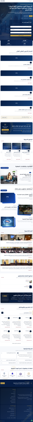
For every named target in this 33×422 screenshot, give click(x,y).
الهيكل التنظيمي (13, 396)
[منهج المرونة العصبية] (7, 221)
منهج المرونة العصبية (27, 219)
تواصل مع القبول (4, 117)
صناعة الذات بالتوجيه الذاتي (10, 207)
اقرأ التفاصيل (30, 257)
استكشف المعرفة (3, 190)
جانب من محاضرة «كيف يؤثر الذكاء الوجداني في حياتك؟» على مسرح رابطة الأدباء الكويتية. (18, 255)
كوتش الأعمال (8, 152)
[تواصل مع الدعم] (31, 420)
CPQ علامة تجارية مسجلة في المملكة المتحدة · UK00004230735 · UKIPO (25, 398)
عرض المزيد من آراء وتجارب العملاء (16, 343)
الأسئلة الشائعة (13, 402)
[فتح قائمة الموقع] (30, 1)
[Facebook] (11, 418)
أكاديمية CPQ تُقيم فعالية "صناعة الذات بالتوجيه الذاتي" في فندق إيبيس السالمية (19, 242)
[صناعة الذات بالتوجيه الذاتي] (25, 209)
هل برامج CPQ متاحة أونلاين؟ (25, 360)
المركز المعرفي (29, 414)
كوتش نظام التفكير (17, 152)
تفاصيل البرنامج (25, 159)
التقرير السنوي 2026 (29, 409)
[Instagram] (15, 418)
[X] (8, 418)
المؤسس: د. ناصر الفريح (29, 399)
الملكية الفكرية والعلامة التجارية (27, 411)
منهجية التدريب (13, 399)
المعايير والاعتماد (13, 393)
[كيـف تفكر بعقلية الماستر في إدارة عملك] (9, 177)
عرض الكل (2, 232)
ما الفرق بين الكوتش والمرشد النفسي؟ (9, 360)
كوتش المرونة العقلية (25, 152)
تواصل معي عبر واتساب (20, 35)
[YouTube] (13, 418)
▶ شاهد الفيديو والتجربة (29, 340)
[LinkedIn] (9, 418)
